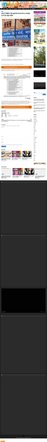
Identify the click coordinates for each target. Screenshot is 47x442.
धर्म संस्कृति (19, 8)
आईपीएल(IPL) (35, 116)
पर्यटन (30, 8)
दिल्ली (34, 134)
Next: (24, 120)
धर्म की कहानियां (35, 137)
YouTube (45, 8)
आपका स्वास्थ (35, 119)
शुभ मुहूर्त (34, 155)
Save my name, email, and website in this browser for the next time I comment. (12, 144)
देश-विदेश (7, 8)
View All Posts (16, 115)
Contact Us (33, 8)
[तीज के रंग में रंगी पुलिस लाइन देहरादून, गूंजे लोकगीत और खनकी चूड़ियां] (16, 154)
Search (34, 92)
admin (8, 112)
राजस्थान (35, 150)
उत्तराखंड (2, 11)
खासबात (34, 129)
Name (2, 136)
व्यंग (12, 8)
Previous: (8, 120)
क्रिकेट (34, 127)
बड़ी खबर (34, 145)
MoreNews (26, 437)
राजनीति (4, 8)
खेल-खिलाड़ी (23, 8)
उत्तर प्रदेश (35, 124)
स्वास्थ (26, 8)
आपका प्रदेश (15, 8)
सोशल (10, 8)
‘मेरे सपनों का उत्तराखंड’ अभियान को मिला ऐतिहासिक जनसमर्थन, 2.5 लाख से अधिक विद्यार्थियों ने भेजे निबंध (5, 159)
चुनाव (34, 132)
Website (2, 142)
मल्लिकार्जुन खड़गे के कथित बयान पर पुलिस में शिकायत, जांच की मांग (26, 158)
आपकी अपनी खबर (35, 121)
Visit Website (10, 115)
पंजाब (34, 140)
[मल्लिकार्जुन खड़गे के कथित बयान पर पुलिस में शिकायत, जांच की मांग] (27, 154)
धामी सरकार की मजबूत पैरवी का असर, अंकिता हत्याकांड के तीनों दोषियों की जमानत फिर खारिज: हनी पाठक (39, 108)
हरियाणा (34, 158)
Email (2, 139)
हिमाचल (34, 160)
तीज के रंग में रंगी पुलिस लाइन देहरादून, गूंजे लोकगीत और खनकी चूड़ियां (16, 158)
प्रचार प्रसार (35, 142)
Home (1, 8)
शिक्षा (28, 8)
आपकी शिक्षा (35, 122)
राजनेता (34, 148)
